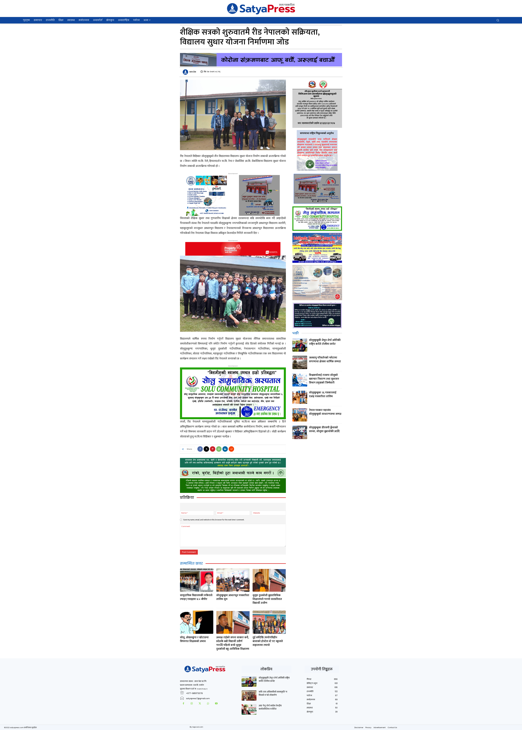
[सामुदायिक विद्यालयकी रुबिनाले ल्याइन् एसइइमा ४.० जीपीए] (196, 580)
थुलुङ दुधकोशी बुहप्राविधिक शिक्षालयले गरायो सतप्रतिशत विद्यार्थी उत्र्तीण (267, 599)
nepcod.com (197, 727)
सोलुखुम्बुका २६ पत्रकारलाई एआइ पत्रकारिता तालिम (322, 394)
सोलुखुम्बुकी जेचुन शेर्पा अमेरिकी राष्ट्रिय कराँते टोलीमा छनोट (325, 342)
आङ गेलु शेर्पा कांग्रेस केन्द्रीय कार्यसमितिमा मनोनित (270, 707)
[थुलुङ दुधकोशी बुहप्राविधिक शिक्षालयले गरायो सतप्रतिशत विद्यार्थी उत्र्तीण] (269, 580)
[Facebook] (200, 449)
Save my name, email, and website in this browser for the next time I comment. (213, 519)
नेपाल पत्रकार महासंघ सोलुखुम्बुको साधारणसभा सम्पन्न (325, 412)
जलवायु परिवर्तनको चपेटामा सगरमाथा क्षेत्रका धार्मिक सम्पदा (325, 359)
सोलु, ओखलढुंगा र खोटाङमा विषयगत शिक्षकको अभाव (194, 639)
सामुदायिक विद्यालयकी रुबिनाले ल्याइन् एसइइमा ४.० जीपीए (196, 597)
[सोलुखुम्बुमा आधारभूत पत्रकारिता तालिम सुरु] (232, 580)
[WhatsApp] (219, 449)
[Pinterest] (212, 449)
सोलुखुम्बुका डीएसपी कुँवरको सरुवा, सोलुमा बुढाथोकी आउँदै (324, 429)
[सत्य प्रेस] (186, 72)
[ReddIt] (231, 449)
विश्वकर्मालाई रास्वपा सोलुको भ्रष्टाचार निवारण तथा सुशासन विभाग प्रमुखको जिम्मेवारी (324, 379)
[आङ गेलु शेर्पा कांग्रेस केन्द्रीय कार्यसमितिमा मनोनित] (249, 709)
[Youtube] (216, 703)
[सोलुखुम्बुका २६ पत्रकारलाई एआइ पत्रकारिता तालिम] (299, 397)
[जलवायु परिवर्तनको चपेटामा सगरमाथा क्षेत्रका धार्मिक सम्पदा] (299, 362)
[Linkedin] (225, 449)
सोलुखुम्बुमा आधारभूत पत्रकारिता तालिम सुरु (232, 597)
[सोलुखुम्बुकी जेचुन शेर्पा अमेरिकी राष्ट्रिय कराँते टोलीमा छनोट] (299, 345)
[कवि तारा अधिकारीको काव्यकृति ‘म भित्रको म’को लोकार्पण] (249, 695)
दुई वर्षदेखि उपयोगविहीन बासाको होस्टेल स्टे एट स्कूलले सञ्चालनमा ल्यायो (268, 641)
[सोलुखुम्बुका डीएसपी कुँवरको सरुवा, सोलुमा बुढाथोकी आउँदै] (299, 432)
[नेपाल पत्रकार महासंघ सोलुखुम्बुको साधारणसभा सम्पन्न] (299, 415)
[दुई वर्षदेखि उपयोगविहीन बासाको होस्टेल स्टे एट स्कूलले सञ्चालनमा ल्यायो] (269, 622)
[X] (206, 449)
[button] (498, 20)
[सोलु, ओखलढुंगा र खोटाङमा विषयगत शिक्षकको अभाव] (196, 622)
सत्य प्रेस (192, 72)
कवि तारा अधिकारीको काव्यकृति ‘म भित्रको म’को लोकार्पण (273, 693)
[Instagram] (191, 703)
